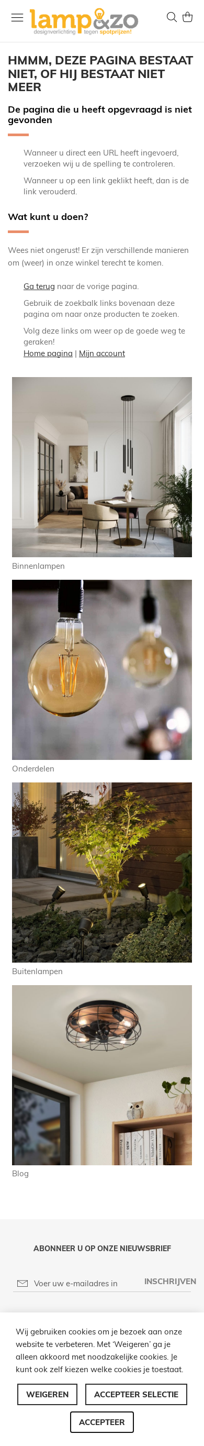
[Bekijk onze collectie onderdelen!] (102, 757)
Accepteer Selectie (136, 1394)
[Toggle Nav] (17, 17)
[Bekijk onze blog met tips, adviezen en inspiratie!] (102, 1162)
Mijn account (102, 353)
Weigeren (47, 1394)
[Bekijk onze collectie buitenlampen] (102, 960)
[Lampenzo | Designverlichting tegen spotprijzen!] (86, 21)
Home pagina (48, 353)
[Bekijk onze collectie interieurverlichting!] (102, 554)
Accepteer (102, 1422)
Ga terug (39, 286)
